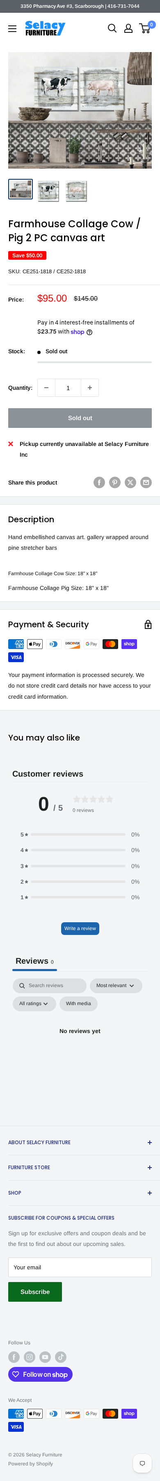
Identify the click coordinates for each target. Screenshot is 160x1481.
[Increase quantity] (89, 387)
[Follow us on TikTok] (60, 1357)
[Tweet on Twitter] (130, 482)
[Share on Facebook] (99, 482)
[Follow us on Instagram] (29, 1357)
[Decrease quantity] (46, 387)
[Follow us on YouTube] (45, 1357)
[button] (80, 834)
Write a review (80, 928)
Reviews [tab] (35, 960)
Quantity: (20, 387)
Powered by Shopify (30, 1464)
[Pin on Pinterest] (115, 482)
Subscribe (35, 1291)
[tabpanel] (80, 1050)
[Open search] (112, 28)
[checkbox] (78, 1003)
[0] (145, 28)
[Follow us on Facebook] (14, 1357)
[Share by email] (146, 482)
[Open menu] (12, 28)
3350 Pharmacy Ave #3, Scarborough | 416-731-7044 (80, 6)
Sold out (80, 417)
